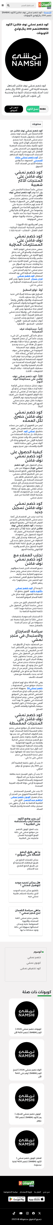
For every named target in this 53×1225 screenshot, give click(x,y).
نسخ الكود (32, 109)
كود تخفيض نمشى (30, 968)
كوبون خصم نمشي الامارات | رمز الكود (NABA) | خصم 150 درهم (28, 1117)
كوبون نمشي (33, 963)
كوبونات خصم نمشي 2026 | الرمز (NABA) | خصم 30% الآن (27, 1031)
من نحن (46, 1192)
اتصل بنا (37, 1192)
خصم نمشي (34, 957)
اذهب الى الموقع (13, 109)
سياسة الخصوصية (11, 1192)
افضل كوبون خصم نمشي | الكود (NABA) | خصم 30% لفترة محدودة (26, 1161)
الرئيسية (47, 12)
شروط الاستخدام (26, 1192)
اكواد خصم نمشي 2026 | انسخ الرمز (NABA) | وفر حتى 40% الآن (27, 1073)
